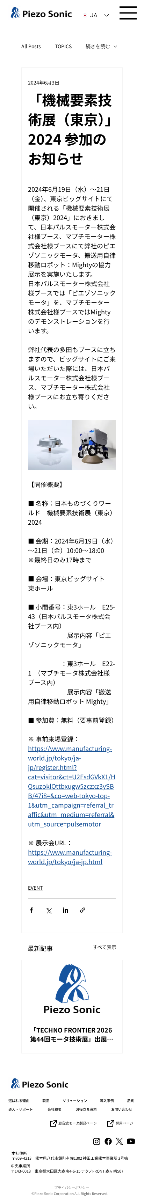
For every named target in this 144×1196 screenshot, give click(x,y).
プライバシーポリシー (71, 1187)
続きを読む (98, 46)
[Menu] (128, 13)
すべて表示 (104, 946)
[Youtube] (131, 1141)
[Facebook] (108, 1141)
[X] (119, 1141)
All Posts (31, 46)
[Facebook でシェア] (31, 910)
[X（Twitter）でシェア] (48, 910)
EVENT (35, 887)
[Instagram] (96, 1141)
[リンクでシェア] (82, 910)
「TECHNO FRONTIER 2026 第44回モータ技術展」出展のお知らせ (71, 1034)
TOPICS (63, 46)
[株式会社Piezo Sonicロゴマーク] (72, 988)
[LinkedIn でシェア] (65, 910)
